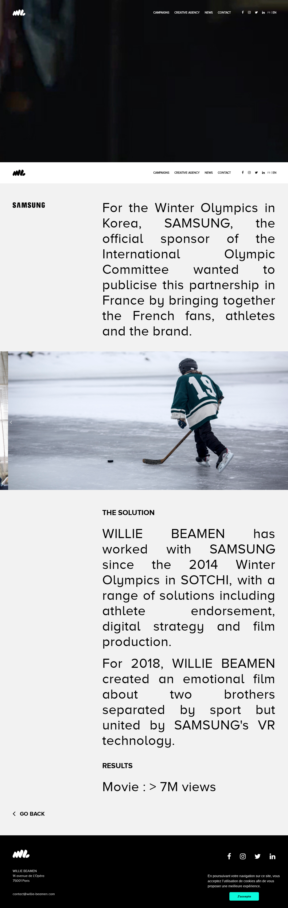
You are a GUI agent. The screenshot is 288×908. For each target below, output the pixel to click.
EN (274, 12)
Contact (224, 12)
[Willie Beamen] (88, 856)
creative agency (187, 12)
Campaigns (161, 12)
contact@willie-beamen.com (34, 894)
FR (269, 12)
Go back (32, 814)
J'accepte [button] (244, 896)
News (209, 12)
